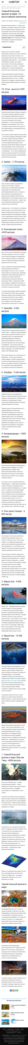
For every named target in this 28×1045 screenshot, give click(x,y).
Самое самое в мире (11, 6)
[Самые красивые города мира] (5, 1022)
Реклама (17, 1029)
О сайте (4, 1029)
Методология (23, 23)
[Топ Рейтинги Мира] (14, 2)
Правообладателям (11, 1032)
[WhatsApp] (17, 990)
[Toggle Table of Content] (23, 47)
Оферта (22, 1029)
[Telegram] (15, 990)
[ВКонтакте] (11, 990)
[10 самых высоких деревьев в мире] (5, 1007)
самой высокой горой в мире (12, 680)
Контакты (19, 1032)
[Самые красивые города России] (5, 1014)
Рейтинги (4, 6)
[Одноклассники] (13, 990)
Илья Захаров (9, 20)
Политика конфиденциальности (13, 1031)
